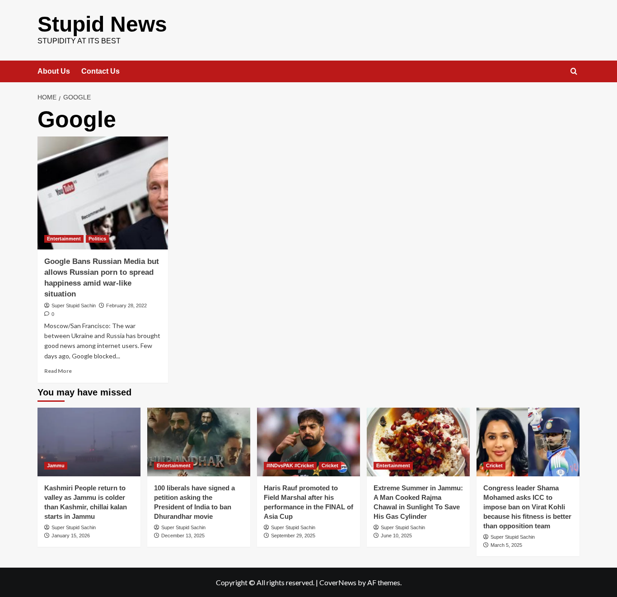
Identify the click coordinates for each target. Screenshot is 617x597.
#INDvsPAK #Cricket (290, 465)
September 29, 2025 (293, 535)
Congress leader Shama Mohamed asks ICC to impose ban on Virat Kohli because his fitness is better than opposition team (527, 507)
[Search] (574, 72)
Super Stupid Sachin (73, 305)
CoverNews (337, 582)
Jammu (56, 465)
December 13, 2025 (183, 535)
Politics (97, 238)
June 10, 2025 (396, 535)
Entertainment (64, 238)
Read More (58, 370)
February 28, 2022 (126, 305)
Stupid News (102, 24)
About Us (53, 71)
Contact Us (100, 71)
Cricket (330, 465)
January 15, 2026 (70, 535)
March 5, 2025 (506, 545)
